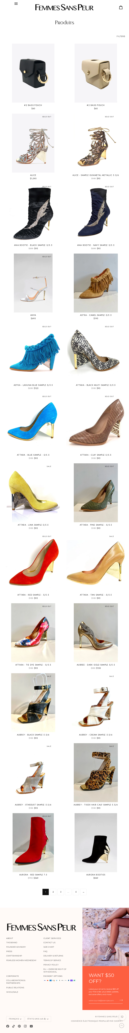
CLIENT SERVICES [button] (52, 938)
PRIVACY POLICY (51, 965)
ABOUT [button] (9, 938)
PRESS (9, 951)
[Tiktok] (13, 1026)
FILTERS (121, 36)
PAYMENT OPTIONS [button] (52, 976)
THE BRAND (11, 942)
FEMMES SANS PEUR (107, 1017)
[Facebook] (7, 1026)
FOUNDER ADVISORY (16, 947)
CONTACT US (49, 942)
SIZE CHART (48, 947)
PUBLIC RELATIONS (15, 988)
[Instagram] (25, 1026)
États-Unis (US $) (37, 1019)
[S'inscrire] (120, 1000)
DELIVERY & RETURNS (53, 956)
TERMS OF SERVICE (52, 960)
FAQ (45, 951)
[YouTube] (31, 1026)
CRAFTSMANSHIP (14, 956)
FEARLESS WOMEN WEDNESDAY (21, 960)
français (14, 1019)
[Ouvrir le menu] (16, 3)
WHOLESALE (12, 992)
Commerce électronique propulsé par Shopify (97, 1021)
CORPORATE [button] (12, 976)
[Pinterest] (19, 1026)
